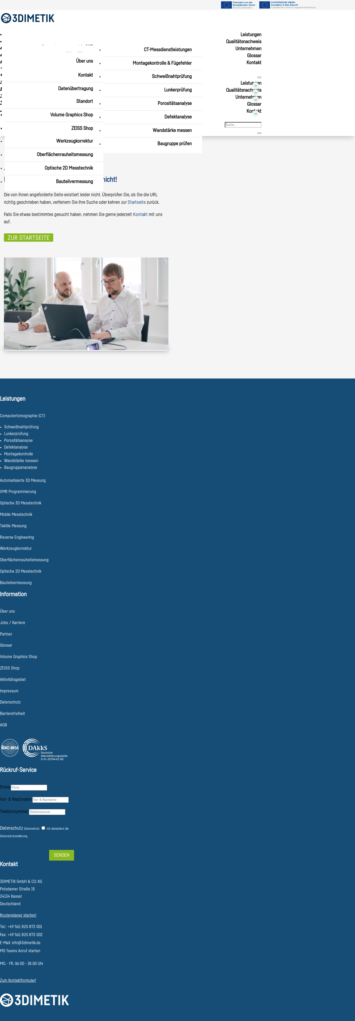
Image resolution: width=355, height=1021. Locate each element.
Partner (6, 634)
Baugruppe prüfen (174, 143)
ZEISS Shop (82, 128)
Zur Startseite (29, 238)
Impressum (9, 691)
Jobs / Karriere (12, 623)
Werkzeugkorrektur (74, 141)
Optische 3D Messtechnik (20, 503)
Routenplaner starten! (18, 915)
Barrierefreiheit (12, 714)
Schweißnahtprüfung (172, 76)
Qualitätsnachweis (243, 41)
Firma (5, 787)
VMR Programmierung (18, 492)
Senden (61, 855)
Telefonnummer (14, 811)
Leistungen (251, 34)
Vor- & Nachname (15, 799)
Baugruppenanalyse (20, 467)
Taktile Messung (13, 526)
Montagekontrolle (18, 454)
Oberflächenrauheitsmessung (65, 154)
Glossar (254, 55)
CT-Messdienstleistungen (168, 49)
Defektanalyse (178, 116)
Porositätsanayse (18, 440)
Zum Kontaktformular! (18, 980)
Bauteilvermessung (74, 181)
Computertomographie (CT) (22, 416)
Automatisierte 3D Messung (23, 480)
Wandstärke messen (172, 130)
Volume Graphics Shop (71, 114)
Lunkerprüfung (178, 89)
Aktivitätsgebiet (13, 680)
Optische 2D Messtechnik (69, 168)
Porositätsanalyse (175, 103)
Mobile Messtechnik (16, 514)
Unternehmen (248, 48)
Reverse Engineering (17, 537)
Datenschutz (11, 828)
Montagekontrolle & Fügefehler (162, 63)
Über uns (84, 61)
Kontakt (254, 62)
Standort (84, 101)
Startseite (137, 202)
